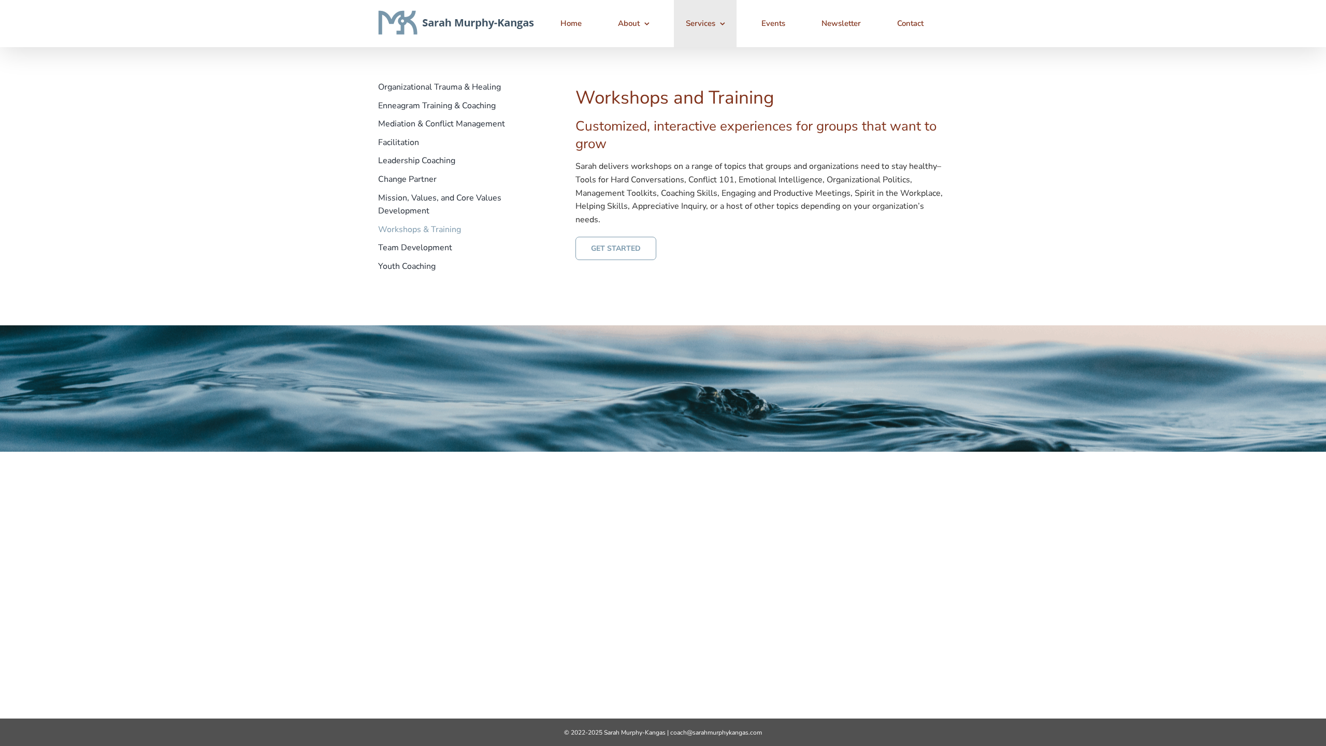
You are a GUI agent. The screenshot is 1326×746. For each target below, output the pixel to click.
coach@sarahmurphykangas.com (716, 732)
